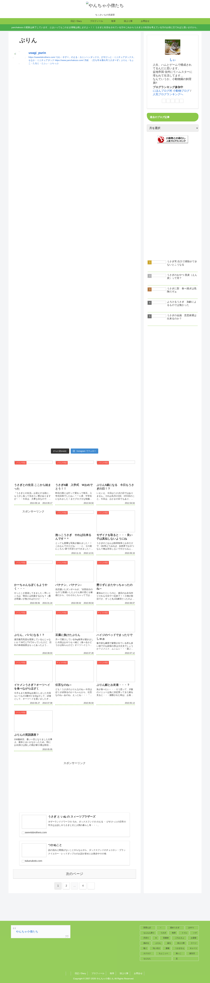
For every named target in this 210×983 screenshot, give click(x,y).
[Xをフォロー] (168, 101)
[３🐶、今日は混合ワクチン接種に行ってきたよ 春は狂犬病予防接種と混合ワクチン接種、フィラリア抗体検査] (74, 162)
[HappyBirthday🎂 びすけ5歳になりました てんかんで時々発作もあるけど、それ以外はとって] (24, 144)
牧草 (111, 973)
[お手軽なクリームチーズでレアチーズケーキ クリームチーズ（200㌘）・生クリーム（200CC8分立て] (99, 369)
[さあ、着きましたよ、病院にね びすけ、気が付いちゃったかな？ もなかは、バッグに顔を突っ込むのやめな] (24, 248)
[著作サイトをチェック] (164, 101)
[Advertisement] (74, 89)
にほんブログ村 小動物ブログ (171, 90)
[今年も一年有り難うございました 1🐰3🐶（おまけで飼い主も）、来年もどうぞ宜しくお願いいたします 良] (49, 321)
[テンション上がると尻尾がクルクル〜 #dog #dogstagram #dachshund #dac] (124, 132)
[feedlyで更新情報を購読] (177, 101)
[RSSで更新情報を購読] (181, 101)
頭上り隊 (123, 973)
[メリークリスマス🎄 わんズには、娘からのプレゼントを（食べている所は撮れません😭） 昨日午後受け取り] (74, 331)
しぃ (173, 59)
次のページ (74, 874)
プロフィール (97, 973)
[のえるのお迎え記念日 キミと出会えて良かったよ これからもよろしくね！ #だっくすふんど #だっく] (124, 233)
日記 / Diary (80, 973)
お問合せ (138, 973)
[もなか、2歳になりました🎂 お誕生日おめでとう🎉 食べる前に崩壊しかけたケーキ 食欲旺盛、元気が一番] (99, 238)
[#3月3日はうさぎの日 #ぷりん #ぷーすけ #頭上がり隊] (74, 221)
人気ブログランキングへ (168, 94)
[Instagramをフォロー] (173, 101)
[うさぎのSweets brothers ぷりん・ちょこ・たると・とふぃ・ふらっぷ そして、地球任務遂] (99, 154)
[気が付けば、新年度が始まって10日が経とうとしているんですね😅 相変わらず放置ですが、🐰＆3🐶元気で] (49, 250)
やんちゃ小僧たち (27, 931)
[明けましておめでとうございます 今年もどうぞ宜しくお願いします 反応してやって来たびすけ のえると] (24, 324)
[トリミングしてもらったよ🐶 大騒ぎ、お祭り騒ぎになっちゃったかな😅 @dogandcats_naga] (124, 331)
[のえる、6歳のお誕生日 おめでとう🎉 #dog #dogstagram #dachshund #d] (49, 132)
